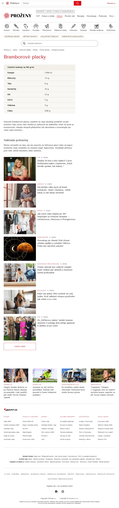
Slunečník (57, 459)
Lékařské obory (12, 36)
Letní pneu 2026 (103, 421)
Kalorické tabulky (49, 36)
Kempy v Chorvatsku (86, 421)
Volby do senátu (9, 436)
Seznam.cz (111, 3)
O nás (7, 474)
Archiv (71, 474)
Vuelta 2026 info (28, 421)
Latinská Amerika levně (86, 436)
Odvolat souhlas (106, 474)
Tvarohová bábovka (66, 432)
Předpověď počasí (48, 456)
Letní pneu (65, 462)
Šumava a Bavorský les (86, 428)
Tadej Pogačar (27, 432)
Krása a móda (48, 16)
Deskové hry (74, 462)
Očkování (73, 30)
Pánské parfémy (104, 462)
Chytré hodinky (93, 462)
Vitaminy (83, 30)
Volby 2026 (7, 421)
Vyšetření (26, 30)
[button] (20, 169)
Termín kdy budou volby (11, 432)
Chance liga (45, 421)
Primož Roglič (27, 436)
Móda (40, 210)
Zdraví (59, 16)
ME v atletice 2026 (47, 432)
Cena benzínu (72, 456)
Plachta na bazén (38, 459)
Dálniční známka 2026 (105, 425)
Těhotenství (46, 30)
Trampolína (49, 459)
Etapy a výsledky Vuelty (30, 425)
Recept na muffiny (66, 425)
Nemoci (7, 30)
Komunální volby (9, 439)
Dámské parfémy (55, 462)
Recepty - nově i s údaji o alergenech (55, 11)
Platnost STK (102, 439)
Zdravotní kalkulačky (72, 36)
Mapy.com (37, 456)
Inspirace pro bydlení (48, 264)
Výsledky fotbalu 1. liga (48, 425)
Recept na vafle (65, 436)
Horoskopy (91, 16)
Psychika (36, 30)
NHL (43, 439)
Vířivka (98, 459)
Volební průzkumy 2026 (11, 425)
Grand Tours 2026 (28, 439)
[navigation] (3, 3)
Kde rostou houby (61, 456)
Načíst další (19, 346)
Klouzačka (64, 459)
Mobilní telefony (30, 462)
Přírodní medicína (96, 30)
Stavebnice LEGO (43, 462)
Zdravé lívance (65, 428)
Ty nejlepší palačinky (67, 421)
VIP (38, 16)
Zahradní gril (90, 459)
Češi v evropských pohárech (87, 456)
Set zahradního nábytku (77, 459)
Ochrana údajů (38, 474)
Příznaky (16, 30)
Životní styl (70, 16)
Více (111, 16)
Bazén (30, 459)
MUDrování (110, 30)
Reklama (80, 474)
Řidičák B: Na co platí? (105, 432)
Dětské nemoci (30, 36)
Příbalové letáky (60, 30)
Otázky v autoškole (104, 436)
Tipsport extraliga (47, 428)
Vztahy (40, 184)
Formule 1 (44, 436)
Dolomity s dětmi (84, 439)
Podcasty (103, 16)
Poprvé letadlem (84, 425)
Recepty (80, 16)
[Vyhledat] (77, 3)
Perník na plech (65, 439)
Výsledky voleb (8, 428)
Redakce (25, 474)
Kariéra (16, 474)
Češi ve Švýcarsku (85, 432)
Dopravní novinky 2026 (105, 428)
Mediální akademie (56, 474)
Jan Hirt (25, 428)
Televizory (83, 462)
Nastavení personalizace (60, 479)
